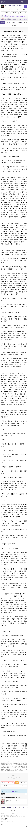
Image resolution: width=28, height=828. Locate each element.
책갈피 (25, 22)
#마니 (13, 16)
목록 (23, 785)
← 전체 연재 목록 (14, 810)
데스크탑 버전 (3, 819)
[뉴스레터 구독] (4, 824)
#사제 (8, 16)
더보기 (25, 19)
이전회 (5, 785)
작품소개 (14, 25)
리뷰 (13, 22)
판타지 (5, 15)
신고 (25, 782)
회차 (2, 22)
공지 (8, 22)
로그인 (13, 791)
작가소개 (21, 12)
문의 (2, 818)
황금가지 (3, 821)
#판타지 (18, 16)
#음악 (25, 16)
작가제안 (25, 6)
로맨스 (8, 15)
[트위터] (2, 824)
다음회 (14, 785)
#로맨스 (22, 16)
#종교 (5, 16)
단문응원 (19, 22)
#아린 (10, 16)
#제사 (16, 16)
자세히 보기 (20, 770)
